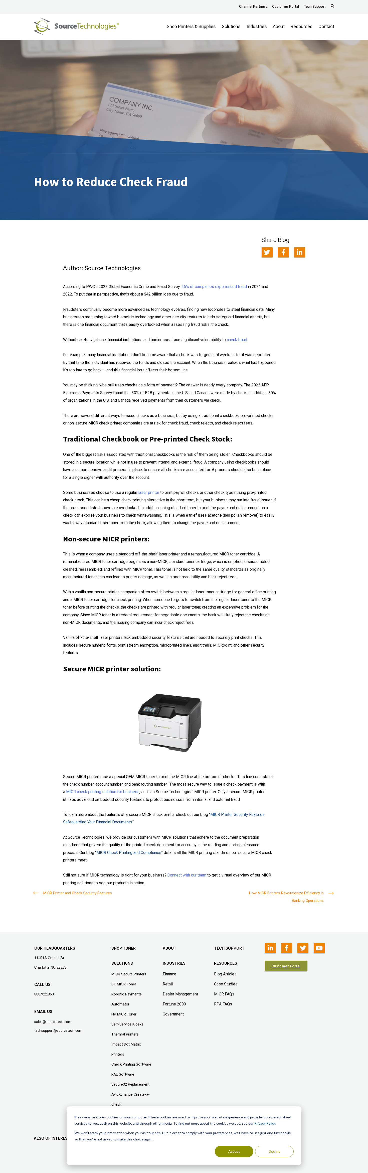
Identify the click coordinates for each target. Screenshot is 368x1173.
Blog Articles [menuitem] (225, 974)
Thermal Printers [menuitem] (125, 1034)
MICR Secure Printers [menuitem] (128, 974)
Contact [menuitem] (326, 26)
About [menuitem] (279, 26)
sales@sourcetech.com (52, 1022)
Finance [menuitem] (169, 974)
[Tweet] (267, 252)
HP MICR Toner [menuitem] (123, 1014)
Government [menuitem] (173, 1014)
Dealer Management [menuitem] (180, 994)
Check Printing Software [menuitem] (131, 1064)
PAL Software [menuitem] (122, 1074)
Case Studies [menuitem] (226, 984)
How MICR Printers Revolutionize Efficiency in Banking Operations (286, 897)
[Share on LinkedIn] (299, 252)
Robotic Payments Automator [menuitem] (126, 999)
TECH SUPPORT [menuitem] (229, 948)
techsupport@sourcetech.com (58, 1031)
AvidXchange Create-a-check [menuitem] (130, 1099)
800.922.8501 (45, 994)
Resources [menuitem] (301, 26)
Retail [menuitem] (168, 984)
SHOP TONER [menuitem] (123, 948)
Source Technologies (113, 268)
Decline (274, 1151)
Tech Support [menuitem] (314, 7)
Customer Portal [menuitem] (285, 7)
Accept (234, 1151)
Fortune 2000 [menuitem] (174, 1004)
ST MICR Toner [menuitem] (123, 984)
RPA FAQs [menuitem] (223, 1004)
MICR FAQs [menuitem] (224, 994)
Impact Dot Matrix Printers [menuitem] (126, 1049)
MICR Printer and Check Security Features (77, 893)
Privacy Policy (264, 1123)
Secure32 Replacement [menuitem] (130, 1084)
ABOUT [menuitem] (169, 948)
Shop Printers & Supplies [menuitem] (191, 26)
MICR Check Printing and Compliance (128, 852)
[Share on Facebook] (283, 252)
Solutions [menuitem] (231, 26)
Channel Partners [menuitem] (253, 7)
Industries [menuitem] (257, 26)
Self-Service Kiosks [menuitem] (127, 1024)
